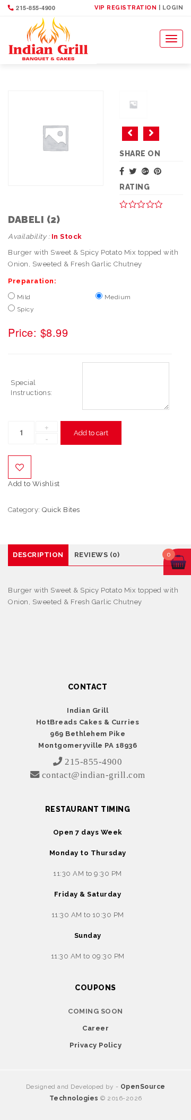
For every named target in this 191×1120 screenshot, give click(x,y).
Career (95, 1028)
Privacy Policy (95, 1045)
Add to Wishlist (19, 467)
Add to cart (91, 433)
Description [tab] (38, 555)
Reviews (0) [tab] (97, 555)
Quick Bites (61, 510)
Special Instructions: (32, 388)
